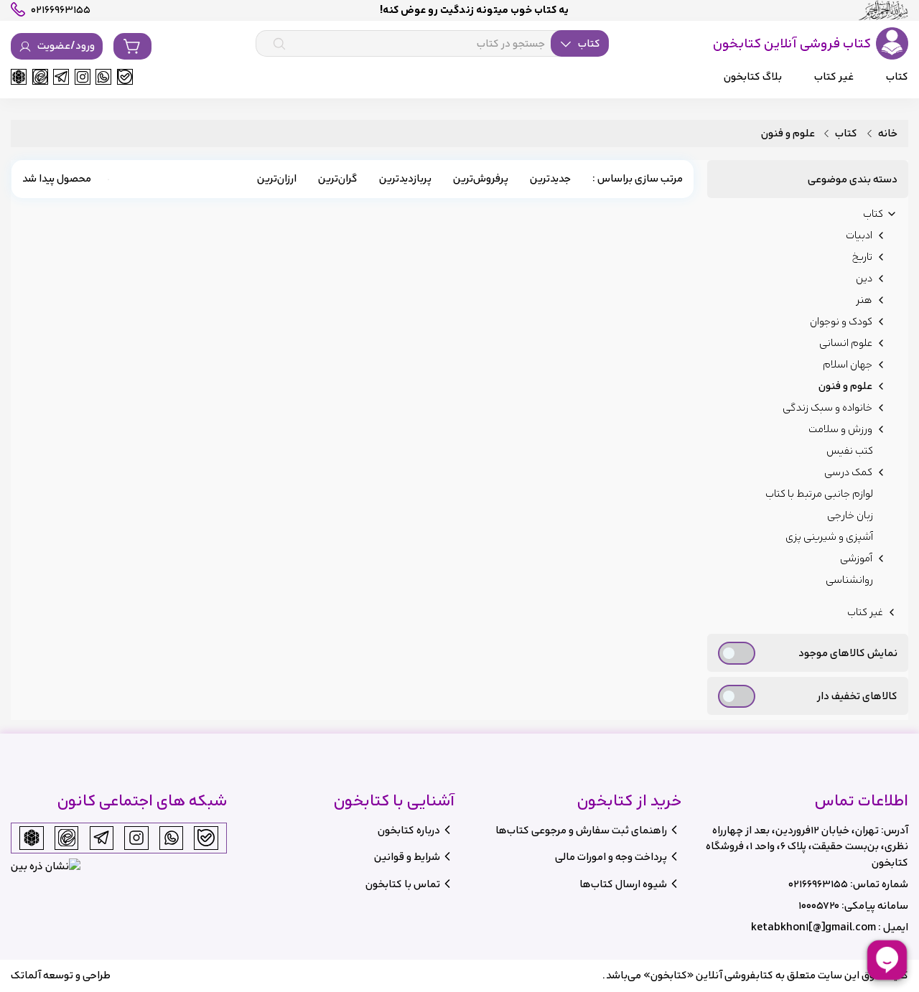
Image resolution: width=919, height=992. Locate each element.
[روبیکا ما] (18, 77)
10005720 (818, 905)
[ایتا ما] (40, 77)
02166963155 (818, 884)
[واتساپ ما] (103, 77)
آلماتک (26, 975)
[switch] (736, 653)
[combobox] (432, 43)
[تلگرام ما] (61, 77)
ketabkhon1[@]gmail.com (813, 927)
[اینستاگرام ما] (82, 77)
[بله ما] (125, 77)
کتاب (846, 134)
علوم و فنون (788, 134)
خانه (887, 134)
